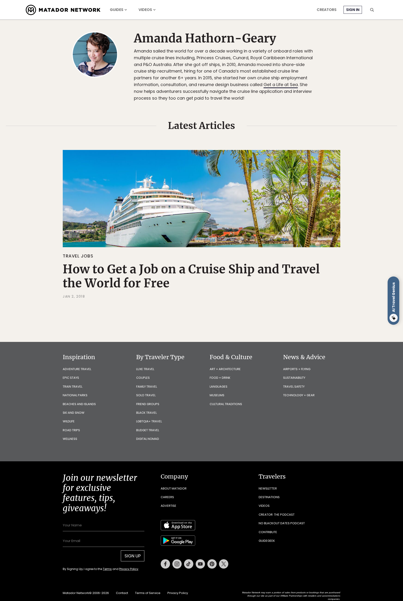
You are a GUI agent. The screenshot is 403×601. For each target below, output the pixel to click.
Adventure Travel (77, 369)
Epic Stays (71, 377)
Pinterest (212, 564)
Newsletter (268, 488)
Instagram (177, 564)
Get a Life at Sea (281, 84)
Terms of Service (147, 593)
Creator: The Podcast (277, 514)
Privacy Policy (128, 569)
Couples (143, 377)
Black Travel (146, 412)
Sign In (352, 9)
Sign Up (133, 556)
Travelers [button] (272, 476)
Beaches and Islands (79, 404)
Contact (122, 593)
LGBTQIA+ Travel (149, 421)
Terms (107, 569)
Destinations (269, 497)
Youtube (200, 564)
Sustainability (294, 377)
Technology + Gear (299, 395)
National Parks (75, 395)
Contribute (268, 532)
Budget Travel (147, 430)
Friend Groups (147, 404)
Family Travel (146, 386)
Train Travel (72, 386)
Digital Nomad (147, 439)
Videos (145, 9)
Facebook (165, 564)
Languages (218, 386)
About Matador (174, 488)
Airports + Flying (296, 369)
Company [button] (174, 476)
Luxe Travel (145, 369)
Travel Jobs (78, 256)
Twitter (223, 564)
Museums (217, 395)
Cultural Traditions (226, 404)
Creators (327, 9)
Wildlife (69, 421)
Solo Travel (146, 395)
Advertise (168, 506)
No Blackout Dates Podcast (282, 523)
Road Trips (71, 430)
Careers (167, 497)
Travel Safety (294, 386)
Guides (116, 9)
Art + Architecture (225, 369)
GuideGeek (267, 540)
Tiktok (188, 564)
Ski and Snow (73, 412)
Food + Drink (220, 377)
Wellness (70, 439)
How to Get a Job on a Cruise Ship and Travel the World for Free (191, 276)
